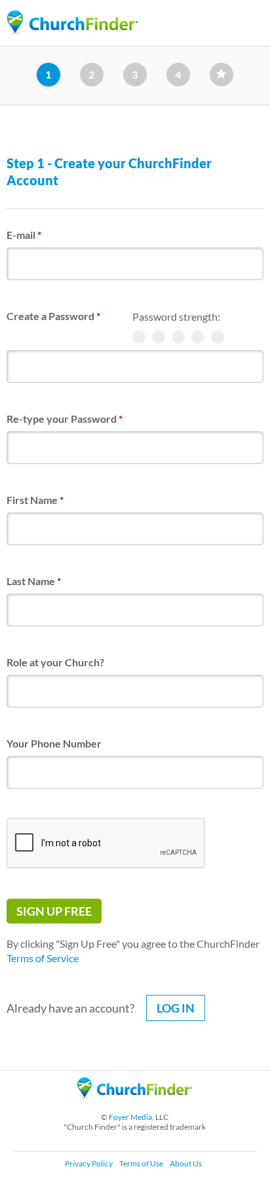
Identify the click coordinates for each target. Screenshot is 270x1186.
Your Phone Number (54, 743)
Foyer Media (130, 1117)
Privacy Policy (89, 1163)
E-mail (24, 234)
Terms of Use (141, 1163)
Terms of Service (43, 958)
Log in (176, 1008)
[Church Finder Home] (134, 1104)
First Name (35, 500)
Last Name (34, 581)
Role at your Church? (55, 662)
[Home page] (72, 22)
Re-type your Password (65, 418)
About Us (186, 1163)
